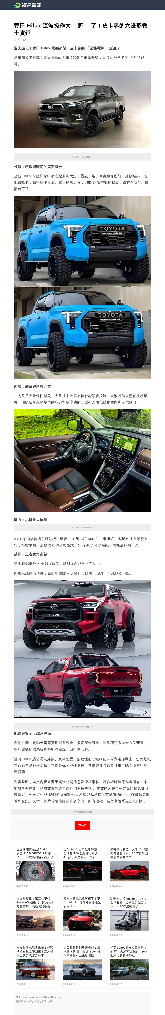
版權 (50, 1001)
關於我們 (20, 1001)
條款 (39, 1001)
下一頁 (82, 825)
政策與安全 (31, 1001)
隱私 (44, 1001)
